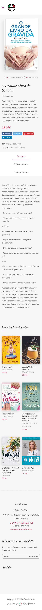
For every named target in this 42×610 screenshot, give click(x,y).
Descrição (21, 156)
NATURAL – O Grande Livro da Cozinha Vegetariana (10, 470)
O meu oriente (7, 367)
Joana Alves (6, 475)
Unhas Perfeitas (8, 414)
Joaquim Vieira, (27, 423)
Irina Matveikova (28, 471)
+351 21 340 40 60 (21, 523)
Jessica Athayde (7, 370)
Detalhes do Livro (21, 164)
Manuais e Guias (18, 147)
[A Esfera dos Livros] (11, 7)
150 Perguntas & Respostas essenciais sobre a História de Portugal (29, 417)
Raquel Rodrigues (7, 416)
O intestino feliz (28, 468)
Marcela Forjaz (7, 96)
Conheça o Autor (21, 172)
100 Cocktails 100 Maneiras (28, 368)
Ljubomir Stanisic (28, 372)
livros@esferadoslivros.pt (21, 529)
